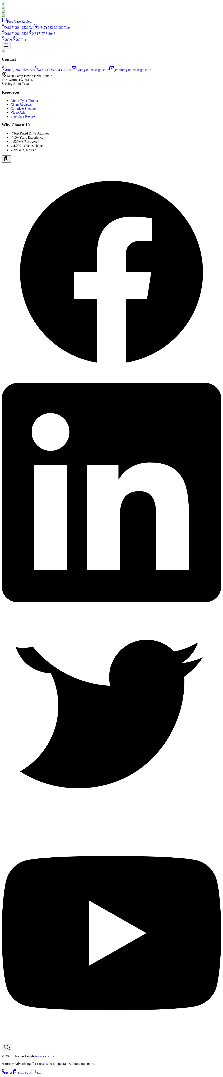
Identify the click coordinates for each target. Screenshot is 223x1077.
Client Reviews (21, 104)
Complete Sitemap (23, 108)
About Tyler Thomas (24, 101)
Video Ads (17, 112)
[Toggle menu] (6, 45)
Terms (50, 1056)
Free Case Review (19, 21)
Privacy (39, 1056)
